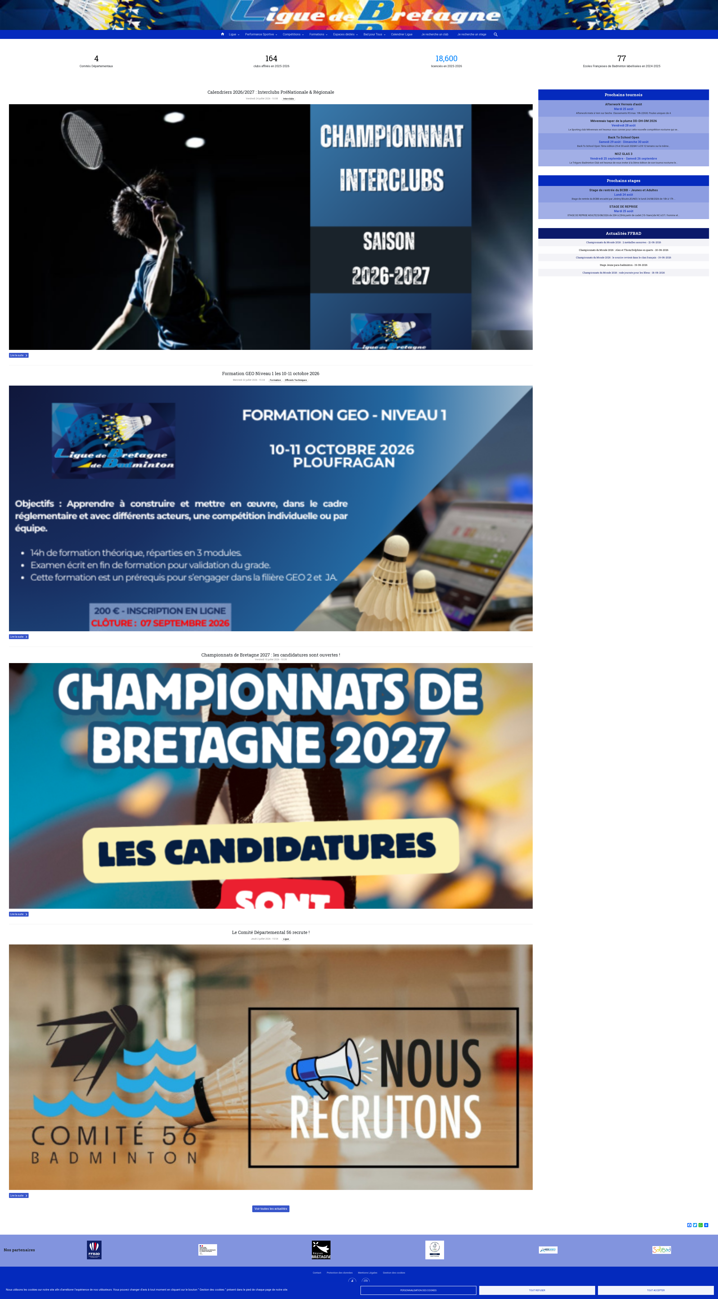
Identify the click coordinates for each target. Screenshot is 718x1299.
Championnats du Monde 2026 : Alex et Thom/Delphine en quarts (623, 249)
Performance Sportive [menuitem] (257, 36)
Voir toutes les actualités (270, 1209)
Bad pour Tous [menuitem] (370, 36)
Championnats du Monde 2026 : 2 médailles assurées (623, 242)
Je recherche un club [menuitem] (434, 34)
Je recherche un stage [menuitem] (471, 34)
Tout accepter (656, 1290)
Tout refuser (537, 1290)
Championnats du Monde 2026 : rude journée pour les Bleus (623, 272)
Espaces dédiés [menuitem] (342, 36)
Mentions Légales (367, 1272)
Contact (317, 1272)
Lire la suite (19, 355)
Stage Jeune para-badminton (624, 264)
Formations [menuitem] (314, 36)
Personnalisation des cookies (418, 1290)
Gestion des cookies (394, 1272)
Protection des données (340, 1272)
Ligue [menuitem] (230, 36)
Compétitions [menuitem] (289, 36)
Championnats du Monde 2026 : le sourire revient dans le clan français (623, 257)
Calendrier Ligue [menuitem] (401, 34)
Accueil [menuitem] (222, 33)
